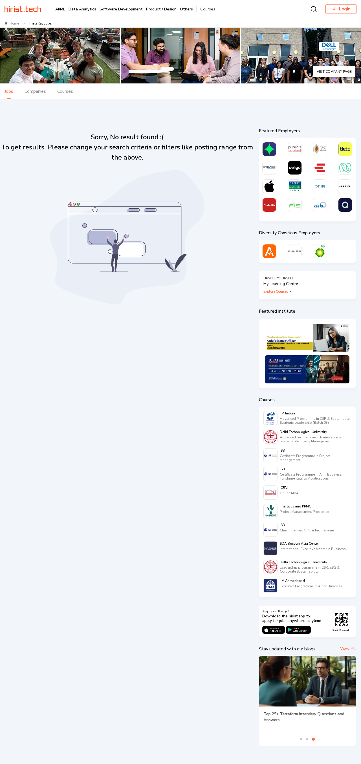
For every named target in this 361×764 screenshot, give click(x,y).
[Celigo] (295, 168)
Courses (207, 9)
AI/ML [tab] (60, 9)
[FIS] (295, 205)
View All (348, 648)
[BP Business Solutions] (320, 251)
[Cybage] (269, 168)
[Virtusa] (269, 149)
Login (345, 9)
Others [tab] (186, 9)
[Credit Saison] (295, 186)
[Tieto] (345, 149)
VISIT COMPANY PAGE (334, 71)
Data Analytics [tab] (82, 9)
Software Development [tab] (121, 9)
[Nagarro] (345, 168)
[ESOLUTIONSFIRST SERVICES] (320, 168)
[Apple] (269, 186)
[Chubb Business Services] (295, 251)
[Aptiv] (345, 186)
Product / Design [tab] (161, 9)
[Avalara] (269, 251)
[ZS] (320, 149)
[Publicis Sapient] (295, 149)
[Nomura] (269, 205)
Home (14, 23)
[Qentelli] (345, 205)
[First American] (320, 186)
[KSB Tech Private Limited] (320, 205)
